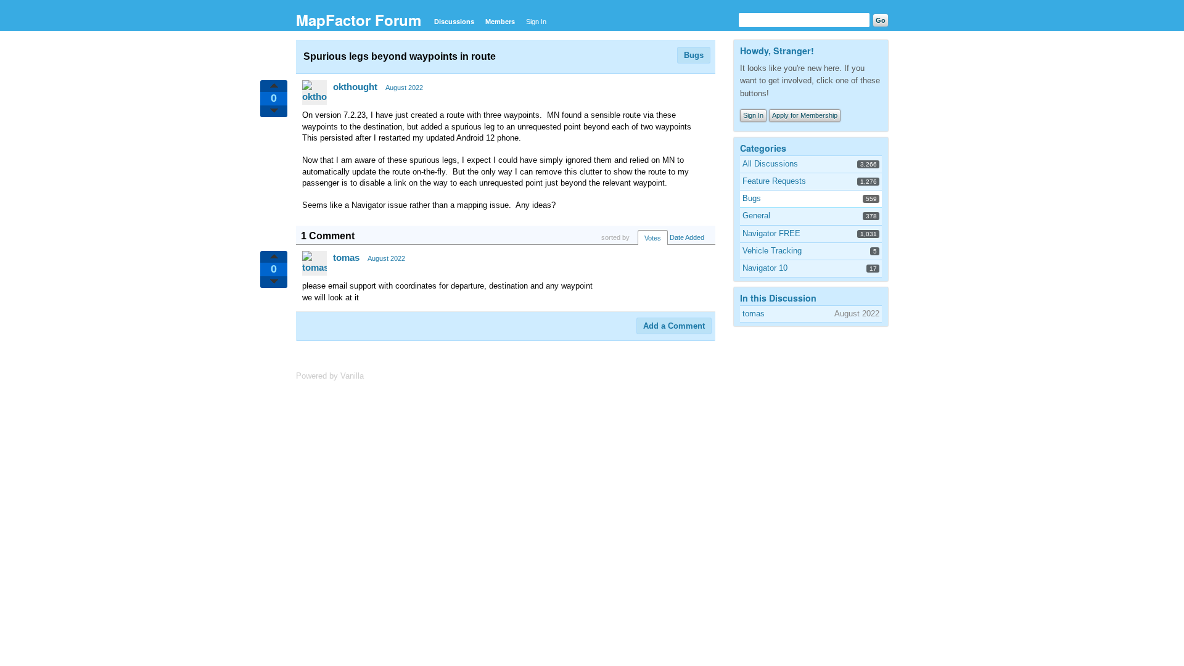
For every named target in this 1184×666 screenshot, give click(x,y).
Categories (763, 148)
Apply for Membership (804, 115)
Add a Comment (674, 326)
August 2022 (404, 87)
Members (500, 21)
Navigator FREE (771, 233)
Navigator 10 (764, 268)
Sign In (536, 21)
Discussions (454, 21)
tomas (346, 257)
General (756, 215)
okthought (355, 86)
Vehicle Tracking (772, 250)
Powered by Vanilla (330, 375)
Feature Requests (774, 181)
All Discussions (770, 163)
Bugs (694, 55)
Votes (652, 238)
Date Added (687, 237)
